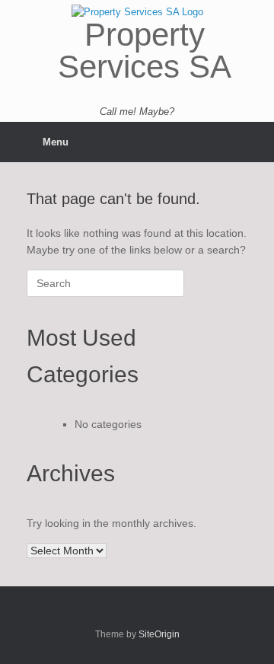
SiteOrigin (159, 634)
